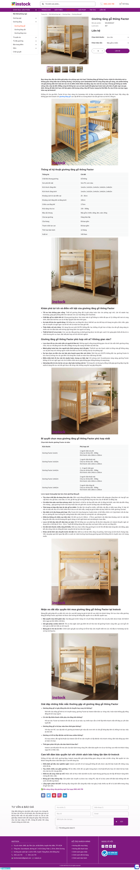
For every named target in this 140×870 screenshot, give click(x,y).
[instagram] (59, 795)
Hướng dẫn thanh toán (80, 849)
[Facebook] (103, 846)
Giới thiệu (58, 10)
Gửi (121, 821)
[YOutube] (106, 846)
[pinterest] (54, 795)
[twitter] (48, 795)
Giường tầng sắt (20, 29)
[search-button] (42, 4)
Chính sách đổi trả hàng (80, 855)
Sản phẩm (70, 10)
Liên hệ (103, 10)
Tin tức (93, 10)
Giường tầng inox (20, 33)
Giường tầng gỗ (19, 26)
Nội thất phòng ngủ (55, 14)
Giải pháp (82, 10)
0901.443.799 (18, 855)
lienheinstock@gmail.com (22, 858)
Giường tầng (66, 14)
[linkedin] (65, 795)
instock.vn (37, 858)
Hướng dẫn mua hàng (80, 845)
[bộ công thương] (110, 856)
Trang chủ (46, 10)
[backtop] (137, 348)
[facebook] (43, 795)
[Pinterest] (110, 846)
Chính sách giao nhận (79, 852)
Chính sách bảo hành (79, 858)
